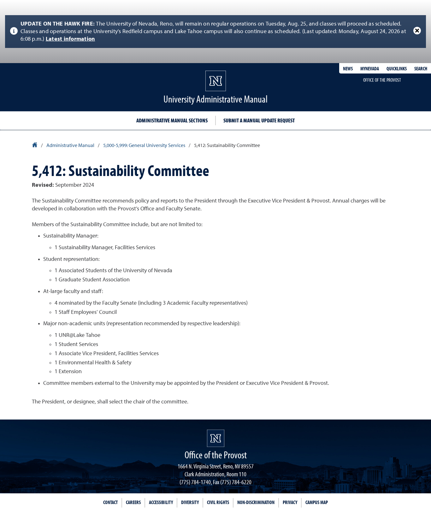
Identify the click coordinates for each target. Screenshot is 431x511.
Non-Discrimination (256, 502)
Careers (133, 502)
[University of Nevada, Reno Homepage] (215, 438)
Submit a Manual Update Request (259, 120)
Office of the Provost (382, 80)
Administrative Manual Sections (172, 120)
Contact (110, 502)
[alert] (215, 31)
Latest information (70, 39)
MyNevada (369, 68)
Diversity (190, 502)
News (348, 68)
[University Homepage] (35, 145)
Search (420, 68)
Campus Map (316, 502)
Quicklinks (397, 68)
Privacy (290, 502)
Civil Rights (218, 502)
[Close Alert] (417, 30)
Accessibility (161, 502)
